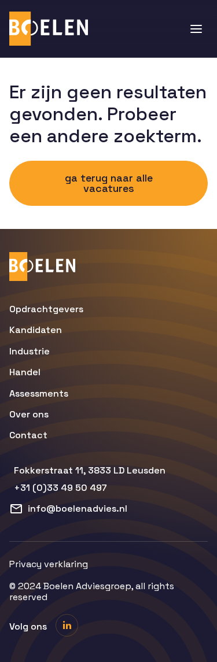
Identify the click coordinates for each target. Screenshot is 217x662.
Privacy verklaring (48, 564)
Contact (28, 435)
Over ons (29, 414)
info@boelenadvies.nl (77, 508)
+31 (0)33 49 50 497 (60, 488)
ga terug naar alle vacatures (109, 183)
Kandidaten (35, 330)
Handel (25, 372)
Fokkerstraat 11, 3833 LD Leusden (89, 470)
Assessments (38, 394)
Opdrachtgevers (46, 309)
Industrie (29, 351)
